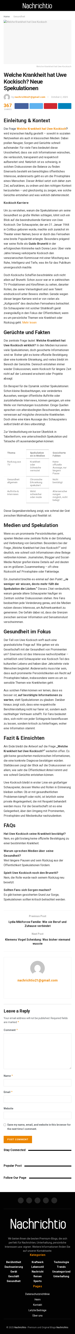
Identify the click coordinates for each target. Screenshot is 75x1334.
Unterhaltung (61, 1276)
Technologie (61, 1262)
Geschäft (13, 1276)
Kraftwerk (38, 1262)
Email (8, 1092)
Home (7, 16)
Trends (61, 1266)
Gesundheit (19, 16)
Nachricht (38, 1271)
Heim (38, 1299)
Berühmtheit (13, 1262)
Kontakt (37, 1304)
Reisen (37, 1276)
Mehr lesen (29, 322)
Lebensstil (37, 1266)
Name (8, 1075)
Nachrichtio (20, 1327)
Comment (11, 1030)
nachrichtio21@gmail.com (30, 97)
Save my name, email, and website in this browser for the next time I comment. (39, 1126)
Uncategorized (61, 1271)
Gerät (13, 1271)
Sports (37, 1281)
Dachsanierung (14, 1266)
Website (8, 1108)
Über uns (37, 1315)
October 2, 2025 (59, 97)
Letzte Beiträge (37, 1310)
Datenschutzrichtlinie (37, 1294)
